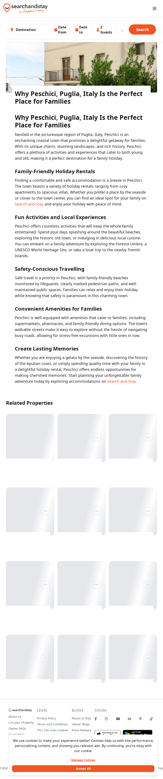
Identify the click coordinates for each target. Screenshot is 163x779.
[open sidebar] (154, 8)
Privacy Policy (46, 718)
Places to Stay (81, 718)
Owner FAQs (17, 728)
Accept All (83, 768)
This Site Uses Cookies (52, 730)
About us (14, 717)
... (122, 29)
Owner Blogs (81, 724)
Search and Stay (29, 204)
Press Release (81, 730)
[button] (60, 29)
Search (142, 29)
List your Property (21, 722)
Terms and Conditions (52, 724)
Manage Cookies (83, 760)
